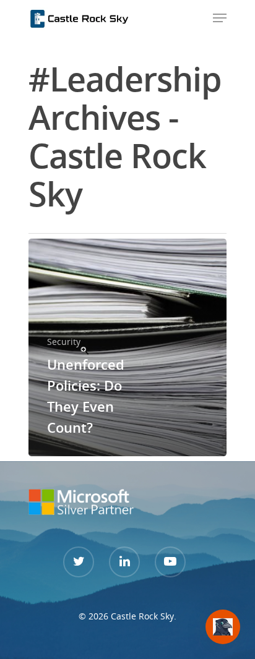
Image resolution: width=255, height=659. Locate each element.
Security (63, 341)
